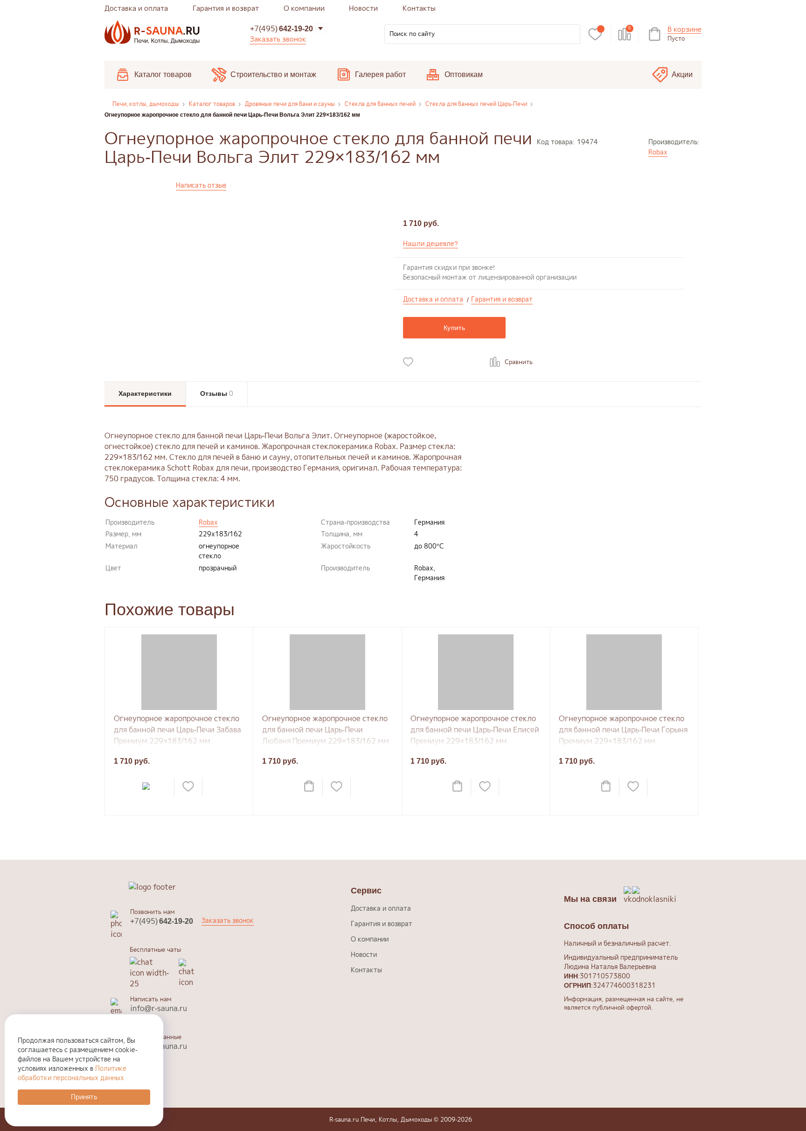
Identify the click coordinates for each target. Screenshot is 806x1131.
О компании (304, 8)
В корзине (684, 30)
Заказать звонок (278, 39)
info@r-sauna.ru (158, 1008)
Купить (454, 327)
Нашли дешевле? (430, 243)
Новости (363, 8)
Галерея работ (380, 74)
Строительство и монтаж (273, 74)
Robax (657, 152)
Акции (682, 74)
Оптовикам (464, 74)
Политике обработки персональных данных (72, 1073)
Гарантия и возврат (226, 8)
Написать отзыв (201, 185)
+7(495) (281, 28)
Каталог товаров (163, 74)
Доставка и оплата (136, 8)
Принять (84, 1096)
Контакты (419, 8)
